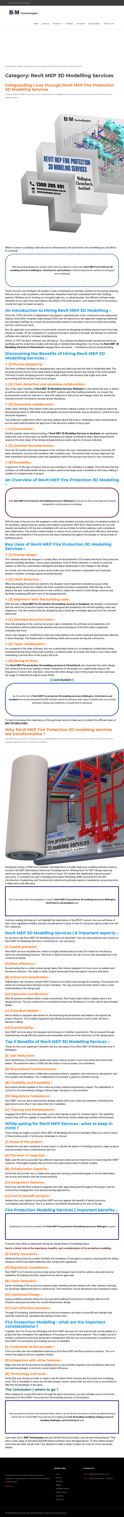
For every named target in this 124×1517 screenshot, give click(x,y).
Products (57, 24)
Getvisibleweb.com (60, 1513)
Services (45, 24)
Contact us (109, 24)
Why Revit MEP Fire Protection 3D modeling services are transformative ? (58, 731)
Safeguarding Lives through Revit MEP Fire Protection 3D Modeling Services (59, 87)
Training (69, 24)
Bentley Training (61, 1492)
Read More (9, 1486)
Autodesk (59, 1481)
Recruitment (94, 24)
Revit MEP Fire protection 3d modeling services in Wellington (77, 1226)
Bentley (58, 1485)
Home (36, 24)
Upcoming (81, 24)
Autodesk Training (62, 1488)
